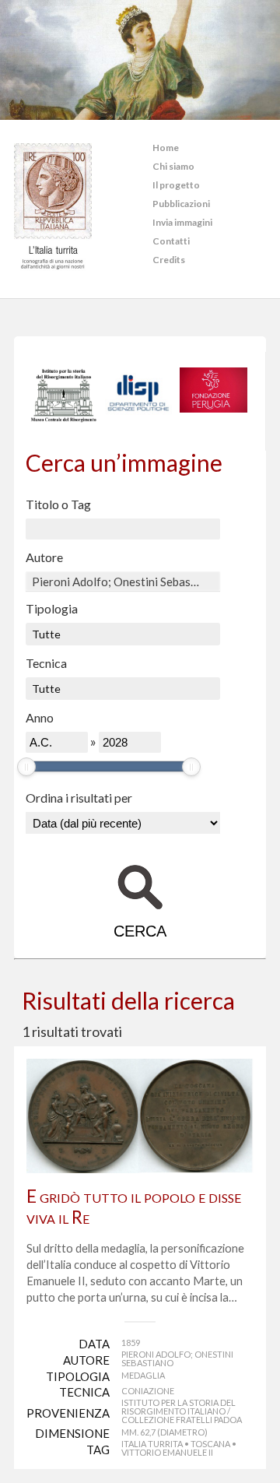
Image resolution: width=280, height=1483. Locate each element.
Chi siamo (173, 166)
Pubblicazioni (181, 203)
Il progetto (176, 185)
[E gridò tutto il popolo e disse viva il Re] (140, 1115)
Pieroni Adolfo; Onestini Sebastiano (177, 1358)
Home (165, 147)
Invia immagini (182, 222)
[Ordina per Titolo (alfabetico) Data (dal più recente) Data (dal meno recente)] (123, 823)
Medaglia (143, 1375)
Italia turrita (152, 1444)
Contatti (171, 241)
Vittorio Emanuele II (167, 1452)
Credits (168, 259)
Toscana (210, 1444)
